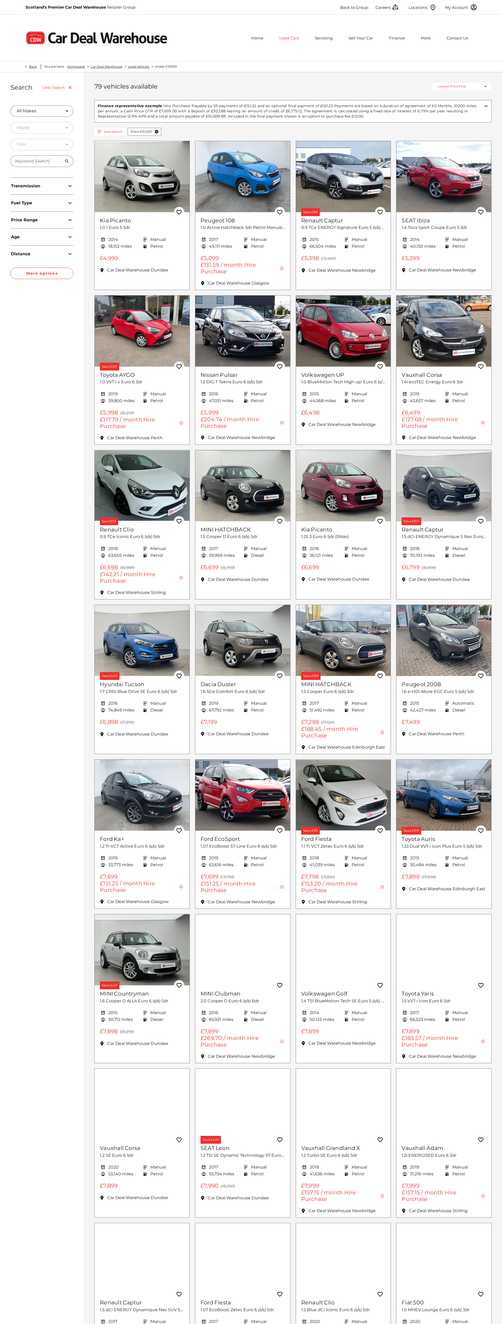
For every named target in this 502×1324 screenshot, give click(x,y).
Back (33, 66)
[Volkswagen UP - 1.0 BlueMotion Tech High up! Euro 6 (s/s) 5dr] (343, 331)
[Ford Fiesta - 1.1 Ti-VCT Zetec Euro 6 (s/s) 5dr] (343, 795)
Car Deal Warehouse (106, 66)
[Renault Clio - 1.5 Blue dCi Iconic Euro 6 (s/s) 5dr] (343, 1258)
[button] (156, 132)
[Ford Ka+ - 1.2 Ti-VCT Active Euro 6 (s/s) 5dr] (142, 795)
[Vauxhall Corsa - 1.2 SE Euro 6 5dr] (142, 1104)
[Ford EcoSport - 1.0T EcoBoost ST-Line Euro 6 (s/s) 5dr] (242, 795)
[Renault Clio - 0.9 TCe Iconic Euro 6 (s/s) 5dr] (142, 485)
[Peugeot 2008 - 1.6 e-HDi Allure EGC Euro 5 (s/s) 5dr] (443, 640)
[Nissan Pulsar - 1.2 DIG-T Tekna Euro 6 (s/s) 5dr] (242, 331)
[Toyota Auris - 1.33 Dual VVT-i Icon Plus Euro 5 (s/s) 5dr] (443, 795)
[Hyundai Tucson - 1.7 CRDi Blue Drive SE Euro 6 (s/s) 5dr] (142, 640)
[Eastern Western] (96, 37)
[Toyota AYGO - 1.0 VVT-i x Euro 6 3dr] (142, 331)
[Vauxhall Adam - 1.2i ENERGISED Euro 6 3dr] (443, 1104)
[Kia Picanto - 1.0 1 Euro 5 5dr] (142, 176)
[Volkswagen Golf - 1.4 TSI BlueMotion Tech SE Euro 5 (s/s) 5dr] (343, 949)
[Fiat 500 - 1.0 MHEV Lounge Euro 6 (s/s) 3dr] (443, 1258)
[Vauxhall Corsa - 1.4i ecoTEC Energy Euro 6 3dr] (443, 331)
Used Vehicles (138, 66)
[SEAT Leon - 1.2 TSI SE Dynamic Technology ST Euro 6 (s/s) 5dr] (242, 1104)
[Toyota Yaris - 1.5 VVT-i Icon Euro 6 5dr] (443, 949)
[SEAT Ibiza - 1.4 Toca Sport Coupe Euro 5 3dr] (443, 176)
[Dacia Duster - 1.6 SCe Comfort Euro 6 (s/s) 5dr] (242, 640)
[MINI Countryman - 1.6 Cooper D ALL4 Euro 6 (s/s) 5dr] (142, 949)
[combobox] (41, 111)
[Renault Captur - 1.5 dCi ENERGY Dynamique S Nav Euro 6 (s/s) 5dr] (443, 485)
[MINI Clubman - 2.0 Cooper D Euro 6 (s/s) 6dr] (242, 949)
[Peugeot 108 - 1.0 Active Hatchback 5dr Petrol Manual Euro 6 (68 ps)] (242, 176)
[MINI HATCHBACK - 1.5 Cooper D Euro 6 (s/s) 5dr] (242, 485)
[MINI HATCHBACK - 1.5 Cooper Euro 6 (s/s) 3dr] (343, 640)
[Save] (179, 212)
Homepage (76, 66)
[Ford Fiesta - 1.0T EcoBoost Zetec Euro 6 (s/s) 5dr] (242, 1258)
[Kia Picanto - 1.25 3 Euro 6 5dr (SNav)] (343, 485)
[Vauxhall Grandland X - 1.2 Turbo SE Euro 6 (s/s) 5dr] (343, 1104)
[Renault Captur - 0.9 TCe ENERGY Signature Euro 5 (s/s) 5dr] (343, 176)
